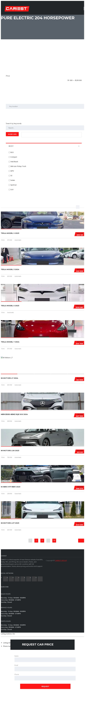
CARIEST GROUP (61, 560)
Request (45, 686)
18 (54, 541)
